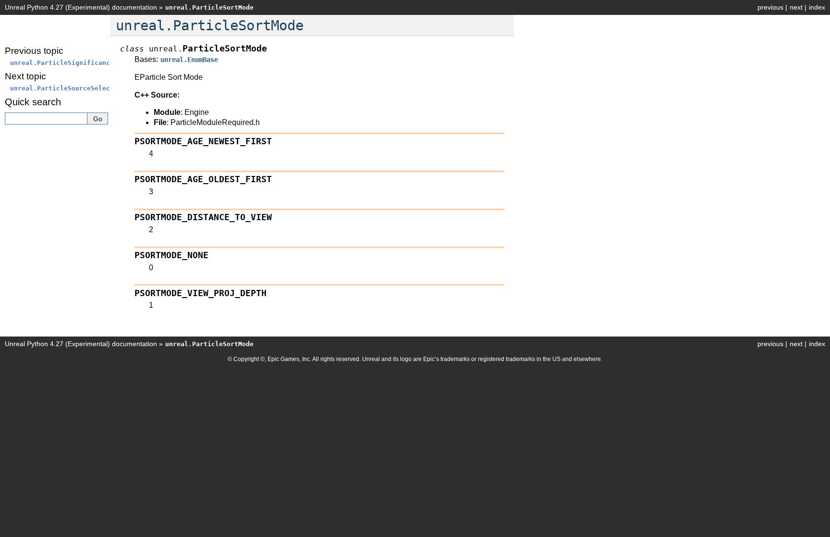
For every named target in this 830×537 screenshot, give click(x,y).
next (796, 7)
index (817, 7)
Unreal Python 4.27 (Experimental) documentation (81, 7)
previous (770, 7)
